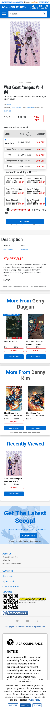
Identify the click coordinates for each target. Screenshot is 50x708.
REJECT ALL (37, 705)
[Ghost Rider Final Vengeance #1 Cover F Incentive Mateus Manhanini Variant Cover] (14, 398)
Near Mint (10, 143)
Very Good (12, 160)
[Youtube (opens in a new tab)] (27, 621)
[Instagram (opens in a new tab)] (37, 621)
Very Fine (11, 149)
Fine (9, 155)
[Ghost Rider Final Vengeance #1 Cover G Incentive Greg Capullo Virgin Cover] (36, 398)
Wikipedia (6, 560)
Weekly (12, 541)
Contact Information (10, 557)
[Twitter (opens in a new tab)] (17, 621)
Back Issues (35, 541)
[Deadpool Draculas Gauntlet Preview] (36, 326)
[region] (5, 330)
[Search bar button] (44, 14)
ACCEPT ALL (25, 705)
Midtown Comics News (11, 563)
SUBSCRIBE (28, 535)
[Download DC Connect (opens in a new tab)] (26, 613)
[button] (33, 7)
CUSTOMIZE (13, 705)
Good (9, 166)
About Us (6, 553)
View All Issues (25, 83)
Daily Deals (23, 541)
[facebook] (8, 621)
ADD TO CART (25, 221)
